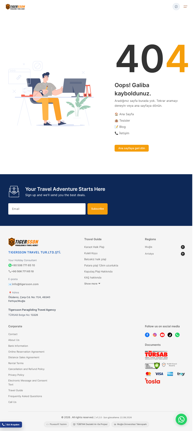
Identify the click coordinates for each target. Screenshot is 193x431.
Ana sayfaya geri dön (131, 148)
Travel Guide (15, 390)
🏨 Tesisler (122, 120)
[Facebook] (147, 334)
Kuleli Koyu (90, 253)
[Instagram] (154, 334)
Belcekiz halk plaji (95, 259)
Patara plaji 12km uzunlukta (101, 265)
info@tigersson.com (23, 284)
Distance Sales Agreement (23, 357)
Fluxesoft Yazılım (58, 424)
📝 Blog (120, 127)
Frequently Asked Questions (25, 396)
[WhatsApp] (177, 334)
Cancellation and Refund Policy (26, 368)
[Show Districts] (183, 247)
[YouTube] (162, 334)
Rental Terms (16, 363)
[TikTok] (170, 334)
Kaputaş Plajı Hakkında (98, 271)
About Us (13, 339)
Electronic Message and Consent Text (27, 382)
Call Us (12, 401)
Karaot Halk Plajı (94, 246)
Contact (13, 334)
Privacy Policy (16, 374)
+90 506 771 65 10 (23, 265)
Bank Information (18, 345)
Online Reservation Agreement (26, 351)
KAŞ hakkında (92, 277)
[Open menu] (185, 6)
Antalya (149, 253)
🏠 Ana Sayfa (124, 114)
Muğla (148, 246)
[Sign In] (176, 6)
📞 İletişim (122, 133)
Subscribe (97, 208)
